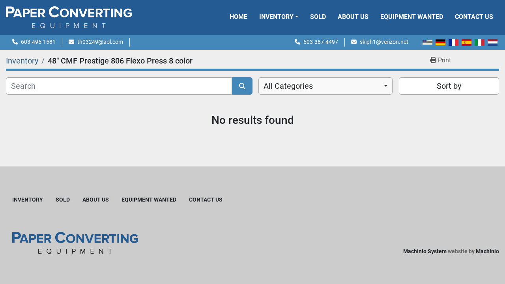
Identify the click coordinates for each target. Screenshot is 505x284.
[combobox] (325, 86)
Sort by (449, 86)
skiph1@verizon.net (384, 42)
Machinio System (425, 251)
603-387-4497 (320, 42)
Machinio (487, 251)
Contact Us (474, 17)
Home (238, 17)
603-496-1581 (38, 42)
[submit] (242, 86)
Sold (318, 17)
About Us (353, 17)
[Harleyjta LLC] (75, 242)
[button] (278, 17)
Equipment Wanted (411, 17)
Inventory (276, 17)
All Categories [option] (288, 86)
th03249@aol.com (100, 42)
